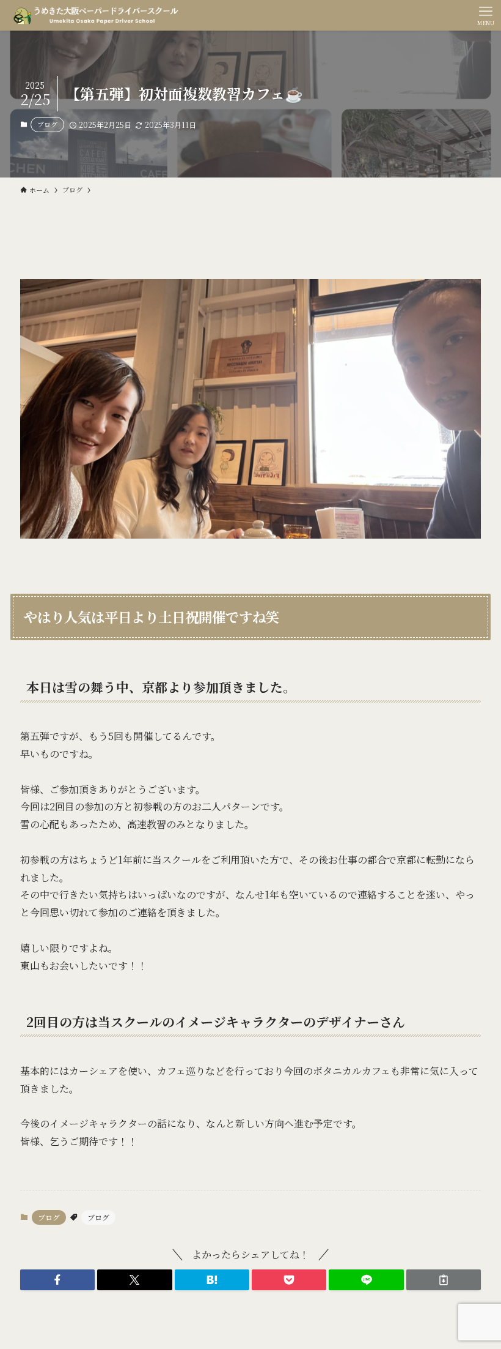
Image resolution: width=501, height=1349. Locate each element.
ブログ (47, 124)
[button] (57, 1279)
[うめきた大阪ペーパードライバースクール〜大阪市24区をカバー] (96, 15)
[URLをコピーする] (443, 1279)
